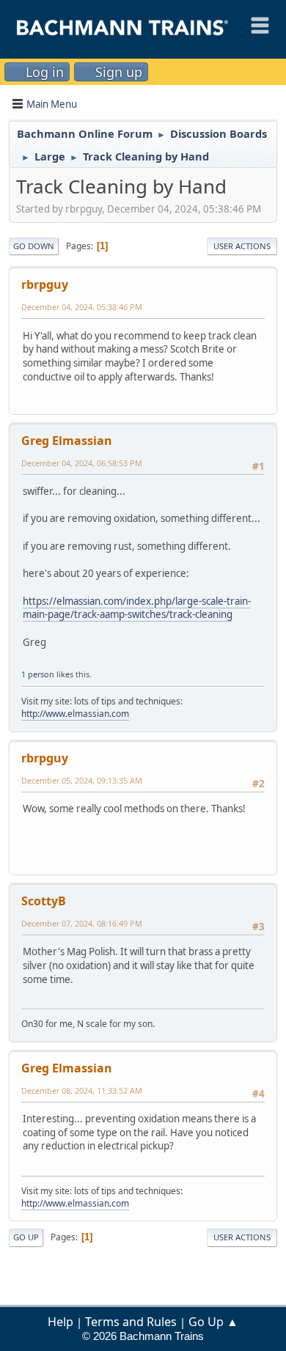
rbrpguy (44, 284)
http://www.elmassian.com (75, 713)
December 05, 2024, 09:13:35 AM (81, 780)
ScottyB (43, 901)
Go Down (33, 245)
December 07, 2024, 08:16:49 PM (81, 923)
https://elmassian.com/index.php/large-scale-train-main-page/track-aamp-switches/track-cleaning (137, 608)
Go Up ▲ (213, 1322)
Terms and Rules (131, 1322)
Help (60, 1322)
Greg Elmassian (66, 440)
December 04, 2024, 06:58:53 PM (81, 462)
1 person (37, 674)
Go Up (26, 1237)
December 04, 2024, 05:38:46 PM (81, 306)
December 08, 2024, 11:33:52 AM (81, 1090)
